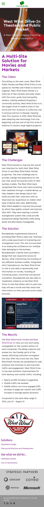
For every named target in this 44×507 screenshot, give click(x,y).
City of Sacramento (9, 463)
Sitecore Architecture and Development (17, 448)
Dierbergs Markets (8, 459)
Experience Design (8, 444)
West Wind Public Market (17, 339)
